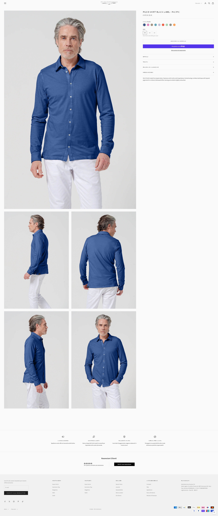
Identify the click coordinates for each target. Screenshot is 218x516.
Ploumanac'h (185, 480)
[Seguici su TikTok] (23, 501)
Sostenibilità (119, 490)
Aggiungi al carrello (178, 41)
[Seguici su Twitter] (9, 501)
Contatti (149, 484)
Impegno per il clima (155, 440)
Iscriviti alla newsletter (16, 493)
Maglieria (54, 490)
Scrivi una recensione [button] (124, 464)
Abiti (53, 492)
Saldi (53, 495)
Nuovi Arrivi (55, 484)
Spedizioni (149, 490)
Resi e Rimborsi (151, 492)
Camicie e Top (56, 487)
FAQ (148, 487)
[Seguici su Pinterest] (18, 501)
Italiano (197, 3)
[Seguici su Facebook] (5, 501)
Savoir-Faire (119, 484)
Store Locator (119, 492)
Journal (118, 487)
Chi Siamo (118, 495)
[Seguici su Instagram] (14, 501)
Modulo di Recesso (152, 495)
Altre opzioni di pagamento (178, 50)
